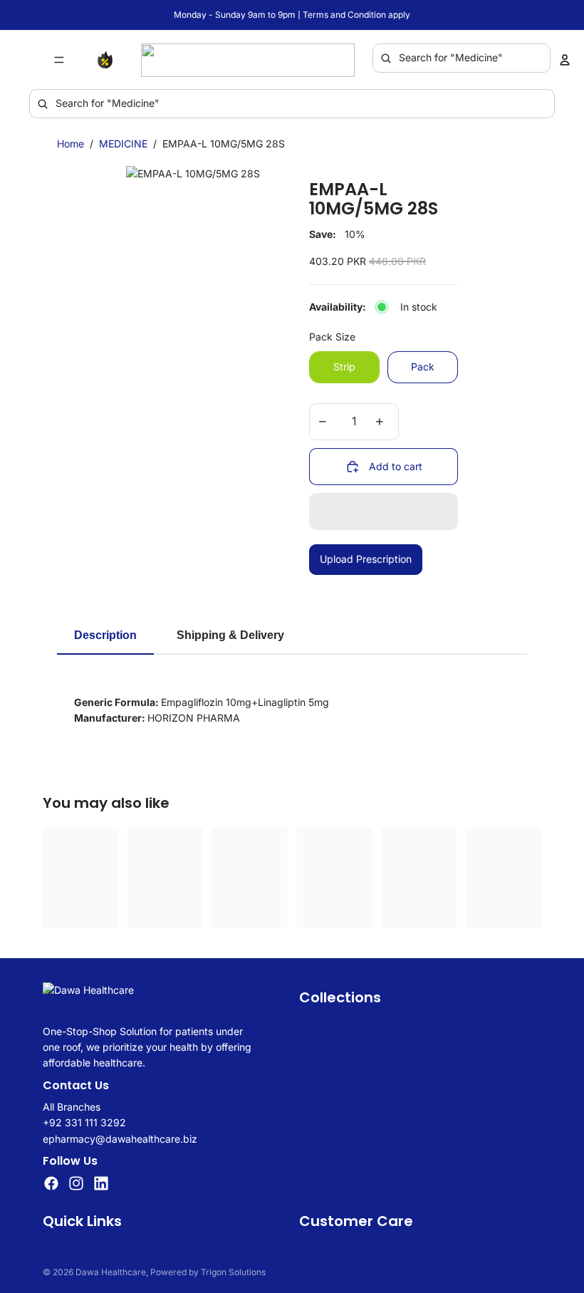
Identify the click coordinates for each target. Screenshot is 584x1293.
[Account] (564, 60)
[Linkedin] (101, 1184)
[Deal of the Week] (108, 60)
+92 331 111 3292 (84, 1123)
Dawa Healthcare (110, 1272)
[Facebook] (51, 1184)
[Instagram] (76, 1184)
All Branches (71, 1107)
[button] (383, 511)
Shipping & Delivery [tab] (230, 635)
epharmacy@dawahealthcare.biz (120, 1139)
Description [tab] (105, 635)
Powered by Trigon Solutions (208, 1272)
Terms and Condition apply (356, 14)
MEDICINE (123, 143)
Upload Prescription (366, 559)
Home (70, 143)
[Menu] (59, 59)
